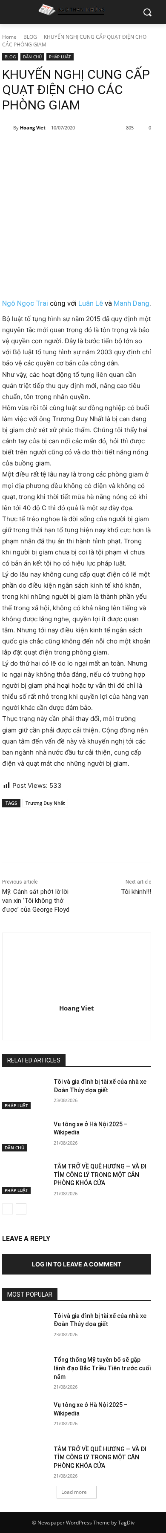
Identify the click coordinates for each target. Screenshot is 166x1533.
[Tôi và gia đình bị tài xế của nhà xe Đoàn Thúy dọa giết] (24, 1093)
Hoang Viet (33, 127)
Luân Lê (90, 303)
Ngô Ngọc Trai (25, 303)
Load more (74, 1492)
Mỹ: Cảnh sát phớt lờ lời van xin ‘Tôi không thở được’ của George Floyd (35, 900)
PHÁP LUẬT (60, 57)
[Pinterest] (76, 149)
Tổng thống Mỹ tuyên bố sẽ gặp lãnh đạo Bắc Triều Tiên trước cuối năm (102, 1368)
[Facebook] (37, 149)
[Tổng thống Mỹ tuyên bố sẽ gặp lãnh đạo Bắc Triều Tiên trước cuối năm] (24, 1371)
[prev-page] (7, 1208)
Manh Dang (131, 303)
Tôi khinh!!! (136, 892)
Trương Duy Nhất (45, 803)
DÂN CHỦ (32, 57)
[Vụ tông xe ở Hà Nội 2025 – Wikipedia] (24, 1136)
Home (9, 36)
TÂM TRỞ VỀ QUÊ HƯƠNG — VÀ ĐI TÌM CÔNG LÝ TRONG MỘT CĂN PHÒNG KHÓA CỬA (100, 1174)
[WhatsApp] (96, 149)
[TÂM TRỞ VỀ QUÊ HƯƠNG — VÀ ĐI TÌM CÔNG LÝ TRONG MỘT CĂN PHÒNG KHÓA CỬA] (24, 1178)
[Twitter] (57, 149)
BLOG (30, 36)
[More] (116, 149)
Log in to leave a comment (76, 1264)
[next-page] (21, 1208)
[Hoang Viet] (7, 127)
